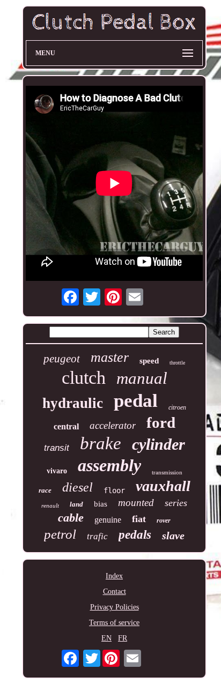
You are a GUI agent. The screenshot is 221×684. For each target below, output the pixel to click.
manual (141, 378)
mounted (136, 502)
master (110, 357)
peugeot (61, 358)
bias (100, 504)
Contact (114, 592)
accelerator (113, 425)
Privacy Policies (114, 607)
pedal (136, 400)
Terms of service (114, 623)
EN (106, 638)
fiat (139, 519)
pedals (135, 534)
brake (100, 443)
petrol (60, 534)
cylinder (158, 444)
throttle (177, 363)
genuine (107, 519)
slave (173, 535)
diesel (77, 487)
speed (149, 360)
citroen (177, 407)
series (176, 502)
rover (164, 520)
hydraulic (72, 403)
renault (50, 505)
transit (56, 448)
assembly (109, 465)
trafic (97, 536)
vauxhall (163, 486)
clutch (84, 378)
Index (114, 576)
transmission (167, 472)
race (45, 490)
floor (114, 490)
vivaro (57, 471)
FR (122, 638)
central (66, 426)
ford (160, 422)
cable (71, 517)
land (76, 504)
